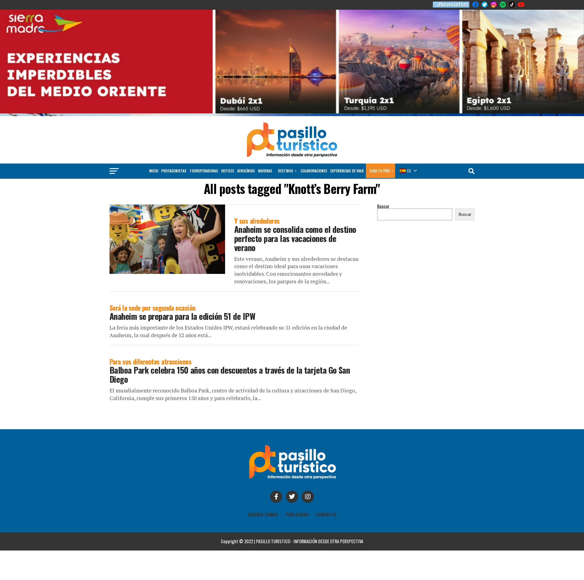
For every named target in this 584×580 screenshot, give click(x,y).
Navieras (265, 170)
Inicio (153, 170)
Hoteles (227, 170)
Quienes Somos (263, 514)
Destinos (285, 170)
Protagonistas (173, 170)
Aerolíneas (246, 170)
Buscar (383, 206)
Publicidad (297, 514)
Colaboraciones (314, 170)
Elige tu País (380, 170)
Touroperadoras (203, 170)
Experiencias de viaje (347, 170)
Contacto (326, 514)
